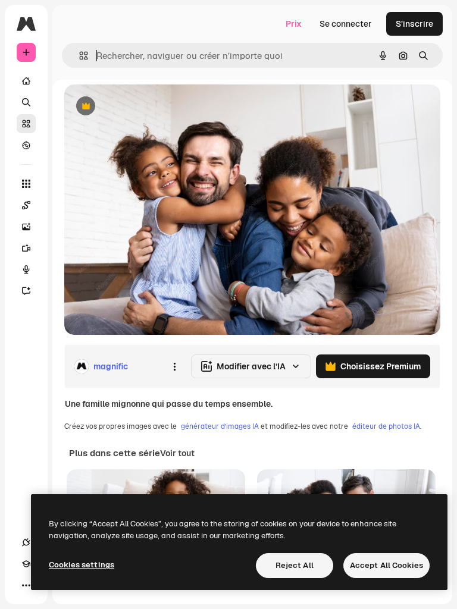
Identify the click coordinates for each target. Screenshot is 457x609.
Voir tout (177, 453)
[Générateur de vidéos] (26, 248)
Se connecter (346, 23)
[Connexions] (26, 542)
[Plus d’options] (174, 366)
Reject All (295, 565)
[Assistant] (26, 290)
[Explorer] (26, 145)
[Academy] (26, 563)
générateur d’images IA (220, 426)
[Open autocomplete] (78, 55)
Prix (294, 23)
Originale (143, 106)
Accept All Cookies (386, 565)
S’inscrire (414, 23)
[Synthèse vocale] (26, 269)
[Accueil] (26, 80)
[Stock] (26, 123)
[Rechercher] (26, 102)
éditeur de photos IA (386, 426)
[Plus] (26, 585)
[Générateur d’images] (26, 226)
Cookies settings (81, 565)
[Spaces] (26, 205)
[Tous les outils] (26, 183)
